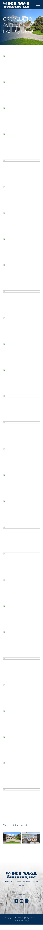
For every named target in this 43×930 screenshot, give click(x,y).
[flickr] (27, 901)
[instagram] (21, 901)
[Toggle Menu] (38, 5)
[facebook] (16, 901)
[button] (4, 837)
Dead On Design (24, 921)
